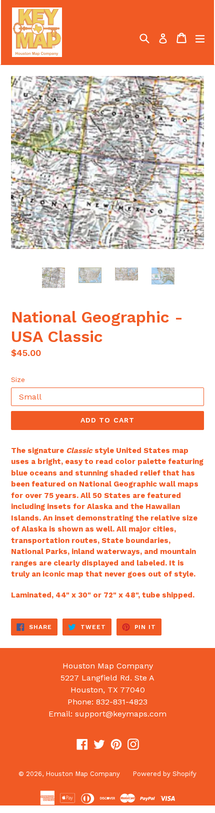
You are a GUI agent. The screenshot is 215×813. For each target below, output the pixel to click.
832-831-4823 (122, 701)
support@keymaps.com (120, 713)
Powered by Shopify (164, 774)
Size (18, 380)
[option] (53, 278)
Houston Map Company (83, 774)
